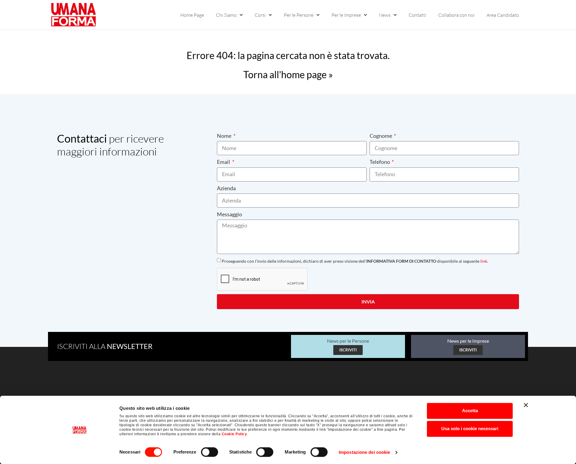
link (483, 261)
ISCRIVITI (348, 349)
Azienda (226, 188)
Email (224, 161)
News (385, 15)
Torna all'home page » (288, 74)
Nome (224, 135)
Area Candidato (503, 15)
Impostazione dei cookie (364, 452)
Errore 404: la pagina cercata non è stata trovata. (288, 55)
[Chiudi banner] (526, 405)
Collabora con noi (456, 15)
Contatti (417, 15)
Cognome (381, 135)
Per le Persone (299, 15)
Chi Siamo (226, 15)
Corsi (260, 15)
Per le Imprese (346, 15)
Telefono (380, 161)
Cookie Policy (234, 434)
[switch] (209, 452)
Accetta (470, 410)
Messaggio (229, 214)
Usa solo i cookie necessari (469, 428)
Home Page (192, 15)
